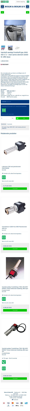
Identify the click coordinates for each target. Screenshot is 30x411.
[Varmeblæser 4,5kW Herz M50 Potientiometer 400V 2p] (15, 211)
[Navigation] (2, 12)
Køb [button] (24, 118)
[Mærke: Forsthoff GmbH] (4, 68)
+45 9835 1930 (14, 395)
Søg (28, 1)
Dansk (3, 1)
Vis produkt (15, 188)
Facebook (15, 399)
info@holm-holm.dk (17, 396)
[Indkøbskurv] (27, 12)
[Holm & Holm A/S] (15, 6)
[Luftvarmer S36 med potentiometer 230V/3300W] (15, 151)
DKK (7, 1)
